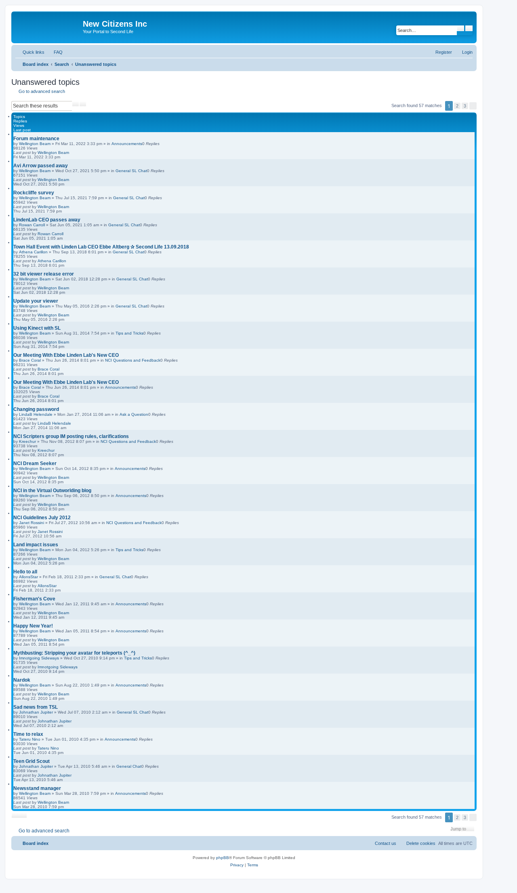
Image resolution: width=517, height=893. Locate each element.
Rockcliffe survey (33, 193)
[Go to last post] (73, 152)
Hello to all (25, 572)
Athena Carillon (33, 252)
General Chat (128, 766)
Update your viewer (35, 301)
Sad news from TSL (35, 707)
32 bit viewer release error (43, 274)
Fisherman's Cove (34, 599)
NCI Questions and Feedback (132, 360)
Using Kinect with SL (37, 328)
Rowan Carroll (32, 225)
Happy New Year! (33, 626)
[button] (473, 106)
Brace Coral (30, 360)
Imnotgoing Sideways (39, 658)
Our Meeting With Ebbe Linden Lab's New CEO (66, 355)
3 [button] (465, 105)
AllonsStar (28, 577)
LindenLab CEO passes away (46, 220)
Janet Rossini (31, 522)
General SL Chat (131, 170)
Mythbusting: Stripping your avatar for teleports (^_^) (74, 653)
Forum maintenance (36, 138)
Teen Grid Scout (31, 761)
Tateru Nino (29, 739)
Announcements (126, 143)
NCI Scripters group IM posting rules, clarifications (71, 436)
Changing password (36, 409)
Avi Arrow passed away (40, 165)
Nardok (21, 680)
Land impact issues (35, 545)
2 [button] (457, 105)
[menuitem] (54, 52)
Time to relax (28, 734)
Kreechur (27, 441)
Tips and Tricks (129, 333)
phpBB (222, 857)
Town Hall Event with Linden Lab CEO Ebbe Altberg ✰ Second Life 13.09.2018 (101, 247)
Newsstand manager (37, 788)
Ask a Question (134, 414)
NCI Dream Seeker (35, 463)
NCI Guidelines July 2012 (42, 517)
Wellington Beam (34, 143)
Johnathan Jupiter (36, 712)
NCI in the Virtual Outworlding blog (52, 490)
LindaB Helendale (36, 414)
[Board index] (48, 26)
